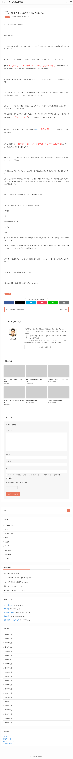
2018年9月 (8, 714)
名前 (8, 454)
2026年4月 (8, 638)
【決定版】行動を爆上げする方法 (14, 590)
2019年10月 (9, 659)
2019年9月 (8, 664)
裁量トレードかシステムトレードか (15, 586)
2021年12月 (9, 647)
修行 (6, 537)
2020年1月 (8, 655)
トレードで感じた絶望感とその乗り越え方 (17, 578)
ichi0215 (13, 339)
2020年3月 (8, 651)
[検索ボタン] (66, 2)
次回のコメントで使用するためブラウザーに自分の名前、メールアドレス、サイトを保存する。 (34, 475)
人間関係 (8, 550)
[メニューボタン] (71, 2)
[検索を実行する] (68, 510)
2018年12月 (9, 701)
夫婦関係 (8, 554)
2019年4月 (8, 685)
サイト (8, 468)
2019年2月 (8, 693)
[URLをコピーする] (64, 302)
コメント (9, 431)
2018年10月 (9, 710)
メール (8, 461)
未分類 (7, 558)
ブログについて (10, 525)
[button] (9, 302)
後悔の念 (6, 609)
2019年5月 (8, 680)
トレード (8, 16)
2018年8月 (8, 718)
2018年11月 (8, 705)
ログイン (6, 736)
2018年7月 (8, 722)
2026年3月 (8, 643)
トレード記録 (9, 533)
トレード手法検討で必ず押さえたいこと (16, 582)
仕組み (7, 542)
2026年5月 (8, 634)
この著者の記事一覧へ (45, 347)
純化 (36, 129)
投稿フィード (7, 739)
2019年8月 (8, 668)
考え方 (7, 546)
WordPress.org (7, 743)
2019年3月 (8, 689)
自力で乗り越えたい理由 (11, 573)
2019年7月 (8, 672)
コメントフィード (8, 741)
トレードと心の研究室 (12, 2)
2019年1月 (8, 697)
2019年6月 (8, 676)
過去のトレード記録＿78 (11, 620)
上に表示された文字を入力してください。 (17, 482)
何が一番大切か (9, 605)
